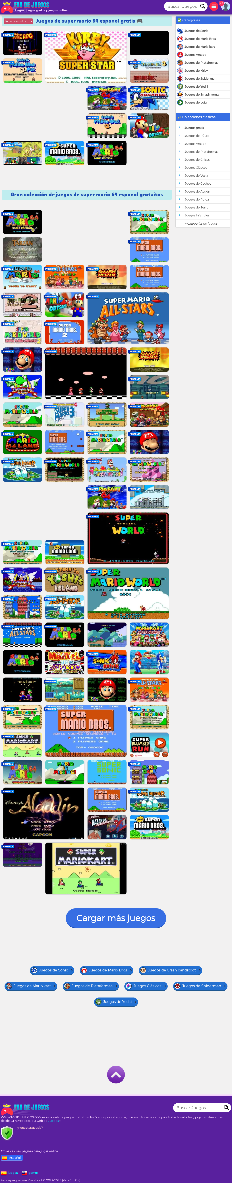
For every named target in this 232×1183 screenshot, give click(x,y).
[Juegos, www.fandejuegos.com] (25, 7)
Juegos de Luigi (196, 102)
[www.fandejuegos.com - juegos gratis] (25, 1109)
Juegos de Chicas (197, 159)
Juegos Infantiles (197, 215)
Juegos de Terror (197, 207)
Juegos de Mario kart (200, 46)
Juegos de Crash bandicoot (172, 970)
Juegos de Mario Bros (200, 39)
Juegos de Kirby (196, 70)
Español (15, 1157)
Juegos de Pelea (197, 199)
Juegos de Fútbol (197, 136)
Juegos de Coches (198, 183)
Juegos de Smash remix (202, 94)
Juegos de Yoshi (196, 86)
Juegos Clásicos (196, 167)
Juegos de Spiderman (200, 78)
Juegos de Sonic (196, 31)
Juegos (53, 1121)
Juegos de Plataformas (201, 62)
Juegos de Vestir (196, 175)
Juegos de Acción (197, 191)
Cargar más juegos (116, 918)
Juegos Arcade (195, 54)
